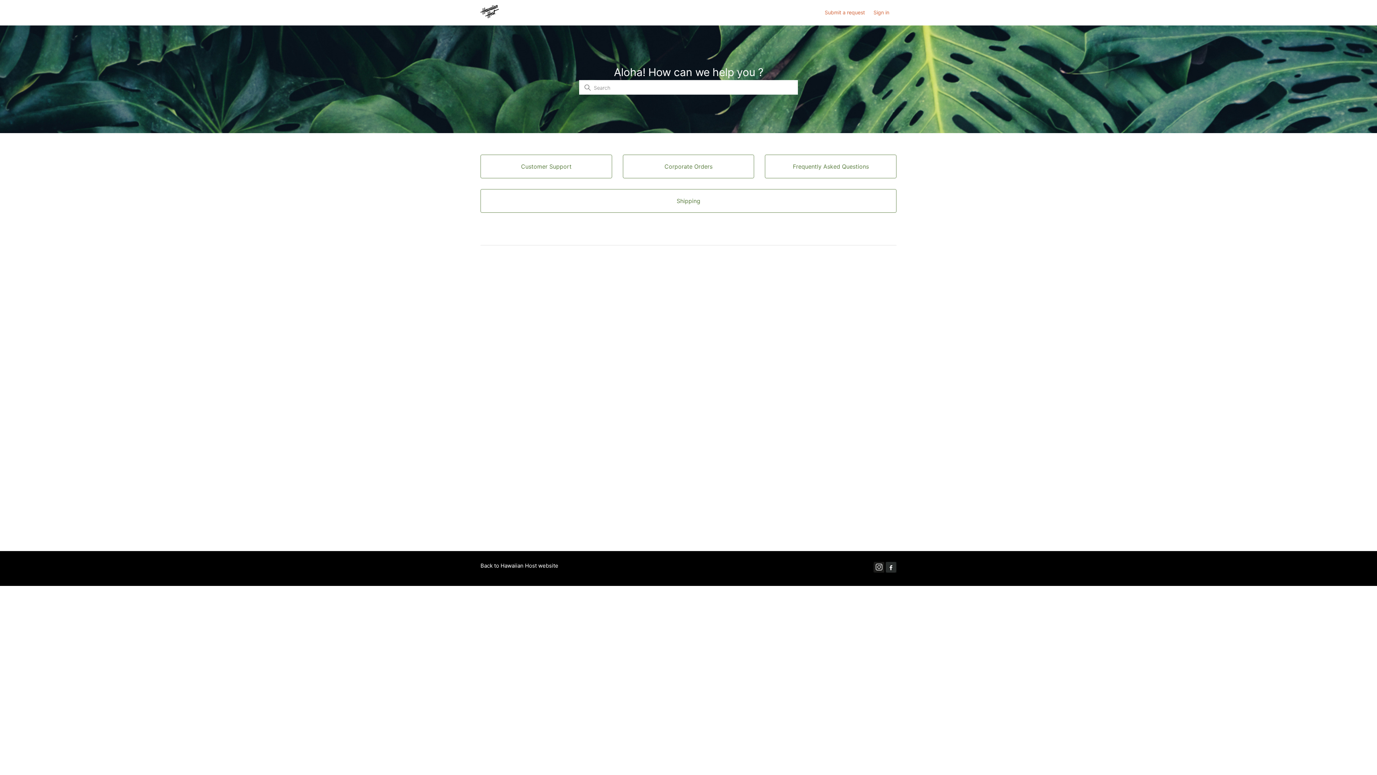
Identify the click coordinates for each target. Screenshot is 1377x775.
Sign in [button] (881, 12)
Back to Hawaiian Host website (519, 565)
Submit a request (845, 12)
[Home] (490, 16)
